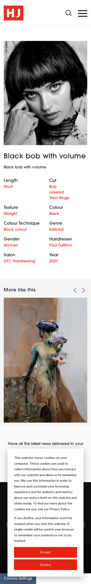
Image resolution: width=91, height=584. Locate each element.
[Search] (68, 13)
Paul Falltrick (60, 245)
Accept (45, 552)
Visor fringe (59, 198)
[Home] (13, 13)
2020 (53, 261)
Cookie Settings (18, 579)
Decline (45, 565)
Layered (56, 192)
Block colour (15, 230)
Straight (10, 214)
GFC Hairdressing (19, 261)
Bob (52, 187)
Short (8, 187)
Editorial (56, 230)
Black (54, 214)
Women (11, 245)
